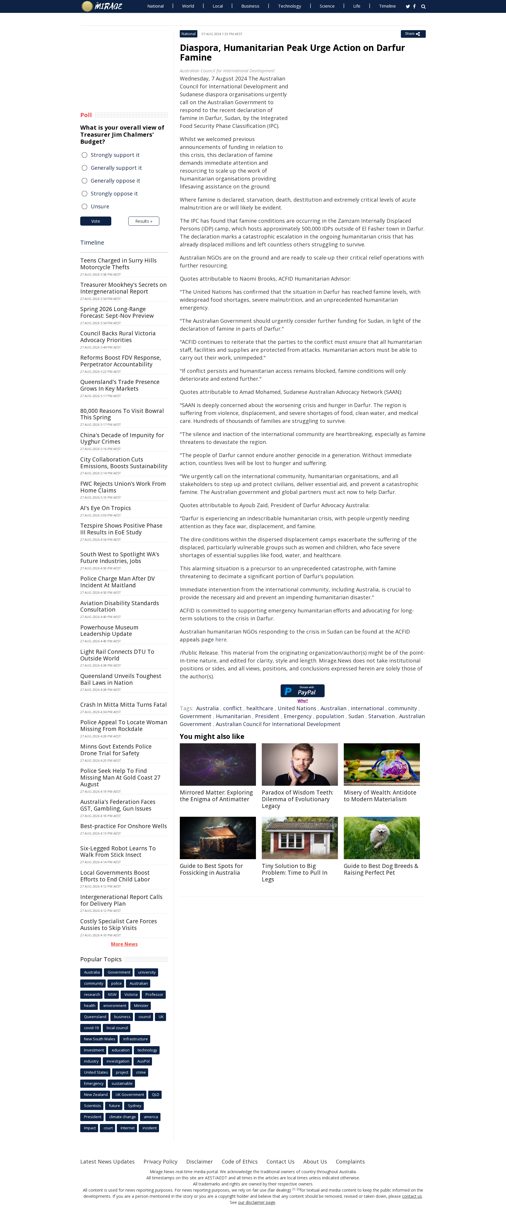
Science (327, 6)
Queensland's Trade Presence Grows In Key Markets (120, 385)
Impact (90, 1127)
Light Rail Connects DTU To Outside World (117, 655)
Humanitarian (233, 716)
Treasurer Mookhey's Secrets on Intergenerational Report (123, 288)
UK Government (130, 1094)
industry (91, 1061)
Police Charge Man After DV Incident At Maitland (117, 582)
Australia (207, 708)
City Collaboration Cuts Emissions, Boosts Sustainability (123, 463)
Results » (143, 221)
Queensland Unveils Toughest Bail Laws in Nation (120, 679)
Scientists (92, 1105)
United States (96, 1072)
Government (195, 716)
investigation (118, 1061)
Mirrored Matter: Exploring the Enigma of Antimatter (216, 796)
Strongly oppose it (114, 193)
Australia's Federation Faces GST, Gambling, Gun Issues (117, 805)
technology (147, 1050)
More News (124, 944)
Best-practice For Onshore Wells (123, 826)
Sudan (356, 716)
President (267, 716)
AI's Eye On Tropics (105, 508)
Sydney (134, 1105)
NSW (112, 994)
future (114, 1105)
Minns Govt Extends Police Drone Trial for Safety (116, 750)
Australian (333, 708)
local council (117, 1027)
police (116, 983)
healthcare (259, 708)
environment (114, 1005)
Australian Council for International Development (278, 723)
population (330, 716)
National (155, 6)
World (188, 6)
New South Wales (99, 1038)
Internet (128, 1127)
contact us (412, 1196)
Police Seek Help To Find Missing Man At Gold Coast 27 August (120, 777)
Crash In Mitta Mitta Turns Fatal (123, 704)
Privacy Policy (160, 1161)
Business (250, 6)
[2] (298, 1189)
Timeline (387, 6)
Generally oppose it (115, 180)
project (122, 1072)
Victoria (131, 994)
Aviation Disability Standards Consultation (119, 606)
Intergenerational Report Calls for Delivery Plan (121, 900)
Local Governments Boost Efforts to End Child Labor (115, 876)
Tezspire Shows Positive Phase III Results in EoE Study (121, 529)
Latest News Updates (107, 1161)
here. (221, 639)
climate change (122, 1116)
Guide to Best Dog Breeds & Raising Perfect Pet (381, 869)
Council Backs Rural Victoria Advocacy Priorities (118, 337)
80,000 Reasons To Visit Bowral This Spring (122, 414)
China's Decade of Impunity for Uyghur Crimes (122, 438)
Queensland (95, 1016)
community (402, 708)
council (145, 1016)
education (121, 1050)
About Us (315, 1161)
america (151, 1116)
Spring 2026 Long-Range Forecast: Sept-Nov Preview (117, 312)
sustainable (122, 1083)
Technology (289, 6)
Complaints (350, 1161)
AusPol (143, 1061)
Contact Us (280, 1161)
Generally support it (116, 167)
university (147, 972)
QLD (155, 1094)
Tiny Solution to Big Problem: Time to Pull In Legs (294, 872)
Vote (95, 221)
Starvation (381, 716)
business (122, 1016)
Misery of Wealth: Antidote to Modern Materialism (380, 796)
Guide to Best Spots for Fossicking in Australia (211, 869)
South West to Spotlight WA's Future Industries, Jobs (119, 557)
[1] (293, 1189)
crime (141, 1072)
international (367, 708)
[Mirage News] (104, 6)
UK (161, 1016)
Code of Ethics (240, 1161)
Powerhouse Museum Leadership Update (109, 631)
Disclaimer (199, 1161)
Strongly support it (115, 154)
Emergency (298, 716)
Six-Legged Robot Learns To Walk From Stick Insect (118, 852)
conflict (232, 708)
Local (218, 6)
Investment (94, 1050)
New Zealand (96, 1094)
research (92, 994)
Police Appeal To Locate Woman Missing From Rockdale (123, 725)
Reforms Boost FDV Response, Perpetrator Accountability (120, 361)
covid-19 (91, 1027)
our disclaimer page (256, 1202)
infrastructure (135, 1038)
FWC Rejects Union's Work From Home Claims (123, 487)
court (108, 1127)
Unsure (100, 206)
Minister (141, 1005)
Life (356, 6)
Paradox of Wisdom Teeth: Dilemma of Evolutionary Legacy (297, 799)
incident (150, 1127)
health (89, 1005)
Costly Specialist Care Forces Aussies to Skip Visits (118, 924)
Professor (154, 994)
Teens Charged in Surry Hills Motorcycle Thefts (118, 264)
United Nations (297, 708)
